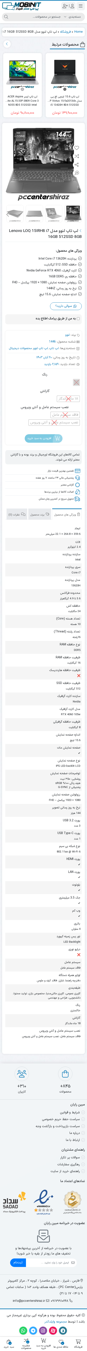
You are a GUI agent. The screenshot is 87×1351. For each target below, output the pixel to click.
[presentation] (7, 44)
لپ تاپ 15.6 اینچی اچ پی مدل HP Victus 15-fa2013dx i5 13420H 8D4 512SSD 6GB (65, 99)
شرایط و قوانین (70, 1112)
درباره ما (74, 1133)
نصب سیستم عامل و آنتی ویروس (45, 407)
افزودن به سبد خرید (39, 438)
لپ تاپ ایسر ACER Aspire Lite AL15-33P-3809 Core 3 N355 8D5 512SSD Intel (22, 99)
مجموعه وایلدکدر (55, 1321)
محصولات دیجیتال (20, 348)
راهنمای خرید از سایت (65, 1171)
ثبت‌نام (18, 1262)
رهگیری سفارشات (68, 1164)
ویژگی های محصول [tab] (65, 515)
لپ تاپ (54, 348)
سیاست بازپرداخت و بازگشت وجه (58, 1126)
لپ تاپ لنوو (40, 348)
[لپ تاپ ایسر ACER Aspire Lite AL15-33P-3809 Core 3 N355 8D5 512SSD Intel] (22, 72)
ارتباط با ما (73, 1140)
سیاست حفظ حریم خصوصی (61, 1119)
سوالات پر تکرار (70, 1157)
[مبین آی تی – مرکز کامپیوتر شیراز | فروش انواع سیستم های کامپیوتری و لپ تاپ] (21, 6)
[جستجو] (6, 17)
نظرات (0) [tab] (14, 515)
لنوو (67, 335)
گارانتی (44, 391)
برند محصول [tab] (37, 515)
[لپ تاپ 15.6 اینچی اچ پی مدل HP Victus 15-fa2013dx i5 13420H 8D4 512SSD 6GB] (65, 72)
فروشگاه (65, 31)
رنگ (44, 374)
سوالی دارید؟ (64, 306)
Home (78, 31)
